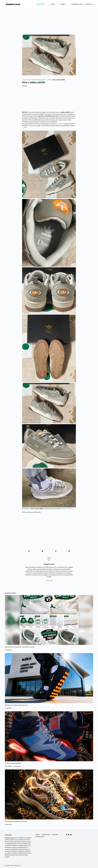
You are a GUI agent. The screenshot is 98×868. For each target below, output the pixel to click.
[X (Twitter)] (42, 551)
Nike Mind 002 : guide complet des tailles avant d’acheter (16, 705)
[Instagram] (70, 834)
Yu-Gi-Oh (24, 127)
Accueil (24, 79)
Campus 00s (60, 123)
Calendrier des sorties (77, 4)
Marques (63, 4)
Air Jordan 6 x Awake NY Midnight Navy (13, 763)
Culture (53, 4)
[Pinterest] (55, 551)
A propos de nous (45, 834)
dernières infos (40, 4)
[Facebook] (29, 551)
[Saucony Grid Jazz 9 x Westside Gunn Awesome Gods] (49, 794)
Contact (38, 834)
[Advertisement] (49, 19)
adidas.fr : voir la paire (67, 508)
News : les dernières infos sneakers (37, 79)
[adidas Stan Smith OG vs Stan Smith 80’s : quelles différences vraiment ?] (49, 620)
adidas (49, 79)
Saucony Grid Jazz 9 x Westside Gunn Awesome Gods (16, 821)
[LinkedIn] (69, 551)
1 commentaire (17, 766)
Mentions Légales (40, 836)
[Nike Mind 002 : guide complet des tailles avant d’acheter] (49, 678)
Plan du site (55, 834)
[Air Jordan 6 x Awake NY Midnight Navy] (49, 736)
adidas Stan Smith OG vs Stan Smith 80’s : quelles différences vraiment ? (20, 646)
